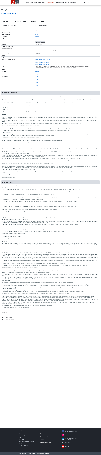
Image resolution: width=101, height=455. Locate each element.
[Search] (84, 2)
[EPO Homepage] (15, 2)
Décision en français (41, 42)
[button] (50, 93)
